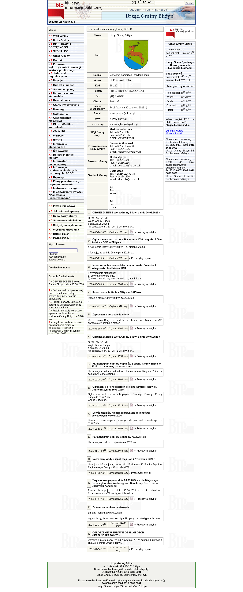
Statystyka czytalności (67, 225)
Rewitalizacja (61, 100)
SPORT (57, 140)
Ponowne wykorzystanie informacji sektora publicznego (65, 67)
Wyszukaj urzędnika (66, 229)
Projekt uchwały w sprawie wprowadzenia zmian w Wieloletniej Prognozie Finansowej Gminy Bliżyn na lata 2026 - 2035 (65, 328)
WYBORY (59, 135)
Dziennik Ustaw (174, 130)
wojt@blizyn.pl (126, 137)
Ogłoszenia (60, 113)
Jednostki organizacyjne (58, 75)
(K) (134, 2)
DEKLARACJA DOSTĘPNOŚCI (60, 46)
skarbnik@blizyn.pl (128, 179)
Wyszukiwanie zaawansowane (57, 258)
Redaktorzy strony (65, 215)
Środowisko (61, 150)
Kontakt (58, 60)
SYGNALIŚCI (61, 51)
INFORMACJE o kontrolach (61, 125)
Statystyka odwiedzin (67, 220)
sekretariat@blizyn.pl (123, 113)
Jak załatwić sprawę (66, 211)
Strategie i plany (63, 89)
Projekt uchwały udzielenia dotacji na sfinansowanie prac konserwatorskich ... (65, 304)
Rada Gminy (61, 40)
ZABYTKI (59, 131)
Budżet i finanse (63, 84)
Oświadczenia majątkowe (60, 119)
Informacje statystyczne (58, 145)
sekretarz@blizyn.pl (129, 165)
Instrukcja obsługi (65, 188)
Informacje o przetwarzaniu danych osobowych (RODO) (63, 170)
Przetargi (59, 109)
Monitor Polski (174, 133)
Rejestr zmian (61, 233)
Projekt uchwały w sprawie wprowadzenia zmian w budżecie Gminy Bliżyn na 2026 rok (66, 315)
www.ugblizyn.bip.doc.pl (125, 124)
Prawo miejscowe (64, 205)
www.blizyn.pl (119, 118)
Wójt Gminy (60, 35)
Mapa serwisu (61, 237)
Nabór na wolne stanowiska (61, 95)
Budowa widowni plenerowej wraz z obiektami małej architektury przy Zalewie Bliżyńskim (66, 294)
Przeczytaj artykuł (146, 232)
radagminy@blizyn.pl (129, 151)
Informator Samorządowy (58, 162)
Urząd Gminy (61, 55)
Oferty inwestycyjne (66, 104)
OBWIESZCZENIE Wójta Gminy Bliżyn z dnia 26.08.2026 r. (66, 284)
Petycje (58, 80)
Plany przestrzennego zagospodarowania (65, 183)
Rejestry (58, 177)
